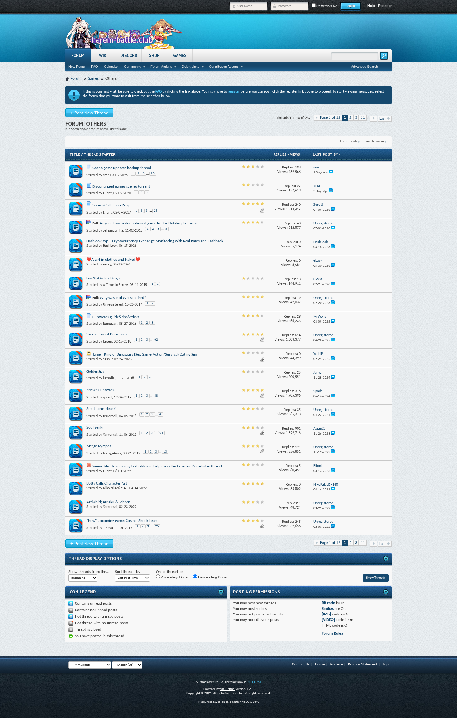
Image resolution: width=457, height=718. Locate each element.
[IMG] (326, 614)
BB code (328, 603)
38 (156, 396)
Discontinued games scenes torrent (121, 187)
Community (132, 66)
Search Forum (374, 141)
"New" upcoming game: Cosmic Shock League (123, 521)
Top (386, 664)
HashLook (110, 246)
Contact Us (301, 664)
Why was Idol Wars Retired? (123, 298)
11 (363, 118)
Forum (78, 55)
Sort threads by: (128, 572)
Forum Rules (332, 634)
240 (298, 205)
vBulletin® (227, 689)
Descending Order (212, 577)
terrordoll (110, 416)
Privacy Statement (362, 664)
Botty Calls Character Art (106, 483)
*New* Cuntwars (100, 390)
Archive (336, 664)
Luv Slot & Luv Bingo (103, 278)
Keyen (107, 341)
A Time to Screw (115, 285)
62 (156, 340)
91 (161, 433)
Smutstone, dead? (101, 409)
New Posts (76, 66)
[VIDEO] (328, 620)
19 (299, 298)
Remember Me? (327, 5)
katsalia (109, 378)
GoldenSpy (95, 372)
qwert (107, 397)
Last (382, 119)
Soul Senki (94, 428)
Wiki (103, 55)
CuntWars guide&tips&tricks (115, 317)
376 (298, 391)
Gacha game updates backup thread (121, 168)
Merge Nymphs (98, 446)
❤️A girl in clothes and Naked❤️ (113, 260)
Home (320, 664)
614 (298, 335)
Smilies (328, 609)
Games (180, 55)
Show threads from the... (88, 572)
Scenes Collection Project (113, 205)
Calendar (111, 66)
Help (371, 5)
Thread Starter (100, 154)
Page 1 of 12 (330, 118)
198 (298, 167)
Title (74, 154)
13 (299, 279)
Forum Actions (161, 66)
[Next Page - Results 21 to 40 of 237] (373, 119)
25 (156, 211)
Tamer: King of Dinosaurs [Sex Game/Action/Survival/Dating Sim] (145, 354)
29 (299, 317)
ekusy (107, 264)
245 (298, 522)
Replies (280, 154)
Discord (128, 55)
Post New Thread (89, 112)
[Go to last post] (331, 172)
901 (298, 428)
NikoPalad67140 (115, 488)
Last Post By (325, 154)
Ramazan (110, 324)
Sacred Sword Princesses (106, 334)
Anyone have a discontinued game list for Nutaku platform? (148, 223)
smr (105, 175)
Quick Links (191, 66)
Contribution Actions (224, 66)
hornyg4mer (112, 453)
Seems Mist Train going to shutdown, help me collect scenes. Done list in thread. (157, 466)
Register (385, 5)
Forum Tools (348, 141)
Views (295, 154)
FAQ (94, 66)
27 (299, 186)
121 (298, 447)
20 (153, 173)
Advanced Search (364, 66)
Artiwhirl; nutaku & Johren (108, 502)
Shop (154, 55)
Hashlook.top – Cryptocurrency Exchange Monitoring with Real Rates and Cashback (154, 241)
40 (299, 223)
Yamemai (110, 435)
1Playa (108, 528)
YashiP (107, 359)
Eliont (107, 193)
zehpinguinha (113, 230)
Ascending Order (174, 577)
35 (299, 410)
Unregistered (113, 304)
